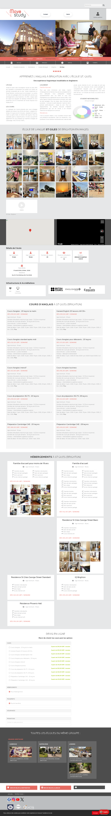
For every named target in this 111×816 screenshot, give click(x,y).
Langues (39, 59)
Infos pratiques (73, 59)
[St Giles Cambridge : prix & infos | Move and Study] (20, 749)
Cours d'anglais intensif (18, 662)
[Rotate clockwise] (103, 231)
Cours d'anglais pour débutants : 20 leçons (24, 658)
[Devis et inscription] (68, 14)
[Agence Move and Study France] (45, 14)
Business (98, 31)
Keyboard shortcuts (75, 244)
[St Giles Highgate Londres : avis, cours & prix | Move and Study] (80, 765)
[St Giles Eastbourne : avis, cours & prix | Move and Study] (50, 749)
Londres (72, 744)
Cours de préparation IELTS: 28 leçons (22, 673)
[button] (30, 230)
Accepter (95, 813)
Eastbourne (43, 744)
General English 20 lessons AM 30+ (22, 651)
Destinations (51, 59)
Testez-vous (19, 794)
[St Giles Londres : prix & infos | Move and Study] (80, 749)
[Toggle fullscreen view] (102, 221)
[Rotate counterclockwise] (100, 231)
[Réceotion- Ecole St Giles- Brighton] (64, 157)
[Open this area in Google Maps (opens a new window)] (60, 244)
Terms (95, 244)
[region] (81, 232)
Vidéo (22, 210)
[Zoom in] (102, 237)
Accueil (21, 59)
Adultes (98, 22)
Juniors (97, 25)
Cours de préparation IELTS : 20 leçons (22, 669)
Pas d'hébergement (17, 692)
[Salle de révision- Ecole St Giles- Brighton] (14, 157)
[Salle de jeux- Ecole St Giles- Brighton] (96, 157)
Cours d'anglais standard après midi (21, 655)
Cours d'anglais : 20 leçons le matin (21, 647)
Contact (30, 59)
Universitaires (98, 28)
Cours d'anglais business (18, 665)
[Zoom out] (102, 241)
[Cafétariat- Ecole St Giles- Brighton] (14, 173)
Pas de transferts (16, 703)
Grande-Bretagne (15, 739)
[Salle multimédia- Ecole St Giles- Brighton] (80, 173)
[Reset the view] (102, 231)
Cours (61, 59)
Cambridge (13, 744)
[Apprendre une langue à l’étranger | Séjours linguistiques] (55, 788)
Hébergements (87, 59)
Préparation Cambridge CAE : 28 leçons (23, 680)
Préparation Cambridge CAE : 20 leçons (23, 676)
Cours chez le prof (98, 34)
